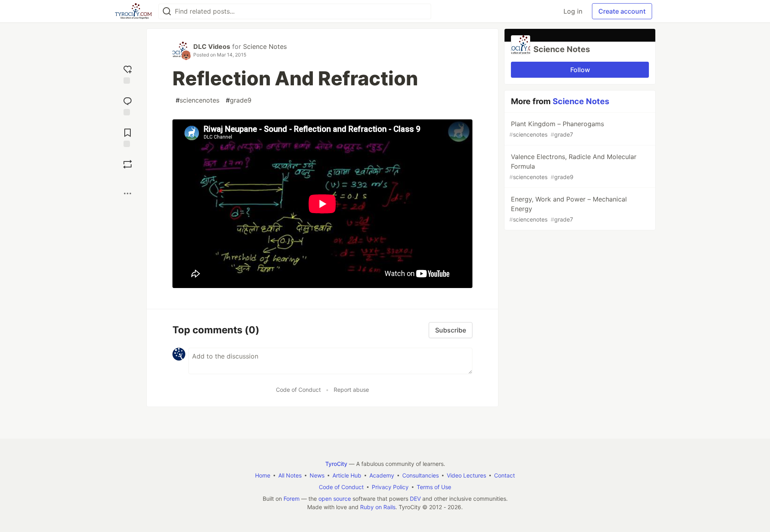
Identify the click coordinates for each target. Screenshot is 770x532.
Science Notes (265, 46)
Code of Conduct (298, 389)
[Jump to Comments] (127, 105)
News (317, 475)
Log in (572, 11)
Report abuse (351, 389)
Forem (292, 498)
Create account (622, 11)
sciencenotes (197, 100)
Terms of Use (434, 487)
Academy (381, 475)
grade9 (238, 100)
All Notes (290, 475)
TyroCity (336, 463)
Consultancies (420, 475)
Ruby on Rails (377, 507)
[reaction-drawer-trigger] (127, 73)
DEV (415, 498)
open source (334, 498)
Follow (580, 70)
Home (262, 475)
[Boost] (127, 164)
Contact (504, 475)
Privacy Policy (390, 487)
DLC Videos (211, 46)
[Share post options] (128, 193)
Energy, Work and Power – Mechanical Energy (568, 209)
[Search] (167, 11)
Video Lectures (466, 475)
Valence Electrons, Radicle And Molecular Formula (572, 166)
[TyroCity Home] (133, 11)
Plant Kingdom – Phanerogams (556, 129)
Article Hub (346, 475)
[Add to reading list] (127, 136)
